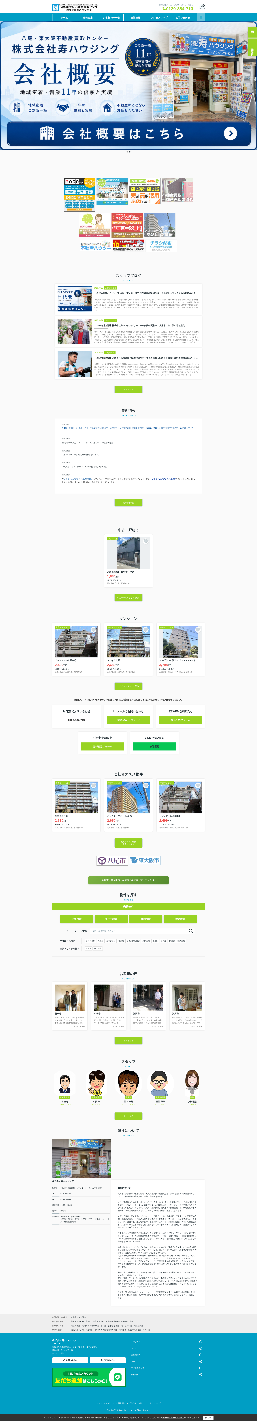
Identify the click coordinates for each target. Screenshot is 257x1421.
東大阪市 (98, 948)
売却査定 (88, 17)
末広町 (81, 1321)
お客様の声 (136, 1355)
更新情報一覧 (128, 503)
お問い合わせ (183, 17)
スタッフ (135, 1348)
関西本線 (86, 1326)
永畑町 (89, 1321)
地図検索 (146, 919)
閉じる (208, 1417)
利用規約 (121, 1403)
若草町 (96, 1321)
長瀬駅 (172, 941)
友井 (108, 1321)
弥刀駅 (121, 941)
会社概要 (135, 17)
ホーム (64, 17)
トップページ (136, 1342)
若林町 (74, 1321)
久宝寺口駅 (111, 941)
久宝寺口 (89, 1330)
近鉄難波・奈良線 (99, 1326)
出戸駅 (163, 941)
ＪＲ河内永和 (106, 1330)
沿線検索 (77, 919)
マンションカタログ (106, 1403)
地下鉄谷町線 (127, 1326)
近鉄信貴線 (138, 1326)
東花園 (138, 1330)
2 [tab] (130, 152)
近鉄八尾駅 (90, 941)
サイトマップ (155, 1403)
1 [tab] (127, 152)
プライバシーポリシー (137, 1403)
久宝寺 (131, 1330)
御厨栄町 (125, 1321)
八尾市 (88, 948)
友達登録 (154, 746)
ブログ (134, 1361)
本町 (102, 1321)
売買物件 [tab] (128, 906)
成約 (174, 479)
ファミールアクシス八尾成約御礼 (78, 479)
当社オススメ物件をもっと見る (128, 843)
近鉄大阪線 (76, 1326)
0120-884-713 (76, 720)
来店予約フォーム (180, 720)
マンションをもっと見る (128, 686)
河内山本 (122, 1330)
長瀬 (115, 1330)
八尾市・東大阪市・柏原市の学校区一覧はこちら (128, 880)
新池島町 (115, 1321)
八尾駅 (100, 941)
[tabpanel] (128, 74)
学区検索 (180, 919)
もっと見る (128, 389)
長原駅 (155, 941)
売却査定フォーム (102, 746)
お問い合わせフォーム (128, 720)
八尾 (82, 1330)
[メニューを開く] (200, 17)
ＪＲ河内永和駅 (133, 941)
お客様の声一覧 (111, 17)
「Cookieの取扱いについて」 (173, 1418)
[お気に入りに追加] (146, 541)
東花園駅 (181, 941)
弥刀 (97, 1330)
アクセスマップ (159, 17)
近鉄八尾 (74, 1330)
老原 (132, 1321)
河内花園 (146, 1330)
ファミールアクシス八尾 (162, 479)
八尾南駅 (146, 941)
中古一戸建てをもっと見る (128, 598)
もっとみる (128, 1040)
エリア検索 (111, 919)
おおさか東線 (114, 1326)
